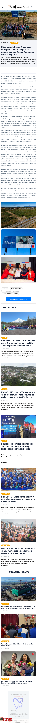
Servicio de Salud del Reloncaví (11, 291)
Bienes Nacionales (16, 288)
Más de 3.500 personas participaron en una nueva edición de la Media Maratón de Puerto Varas (18, 551)
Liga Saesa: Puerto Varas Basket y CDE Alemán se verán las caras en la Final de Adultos (18, 499)
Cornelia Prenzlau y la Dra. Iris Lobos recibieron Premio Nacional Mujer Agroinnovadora (16, 682)
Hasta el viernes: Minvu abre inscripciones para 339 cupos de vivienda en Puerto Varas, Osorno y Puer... (18, 607)
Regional (5, 288)
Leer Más (4, 358)
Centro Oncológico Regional (10, 293)
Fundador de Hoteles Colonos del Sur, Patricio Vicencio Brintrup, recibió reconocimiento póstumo (17, 446)
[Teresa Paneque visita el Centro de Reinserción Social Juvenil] (18, 626)
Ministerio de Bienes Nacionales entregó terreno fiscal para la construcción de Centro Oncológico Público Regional (17, 51)
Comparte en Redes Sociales (18, 299)
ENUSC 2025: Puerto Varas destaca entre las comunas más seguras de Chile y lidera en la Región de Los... (18, 395)
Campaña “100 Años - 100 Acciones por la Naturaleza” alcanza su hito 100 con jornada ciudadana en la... (18, 343)
